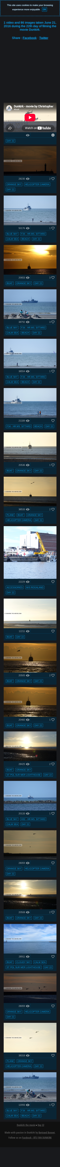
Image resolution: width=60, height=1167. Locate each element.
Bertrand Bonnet (47, 1132)
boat (10, 283)
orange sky (14, 184)
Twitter (43, 38)
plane (10, 515)
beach (25, 239)
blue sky (12, 234)
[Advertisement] (30, 73)
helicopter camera (37, 184)
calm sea (12, 239)
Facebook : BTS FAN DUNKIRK (37, 1137)
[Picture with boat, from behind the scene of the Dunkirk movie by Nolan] (30, 627)
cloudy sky (23, 962)
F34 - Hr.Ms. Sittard (33, 234)
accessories (15, 587)
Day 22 (10, 141)
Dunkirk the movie (26, 1125)
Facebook (30, 38)
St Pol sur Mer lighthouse (24, 775)
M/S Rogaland (34, 587)
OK (44, 9)
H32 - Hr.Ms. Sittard (33, 819)
